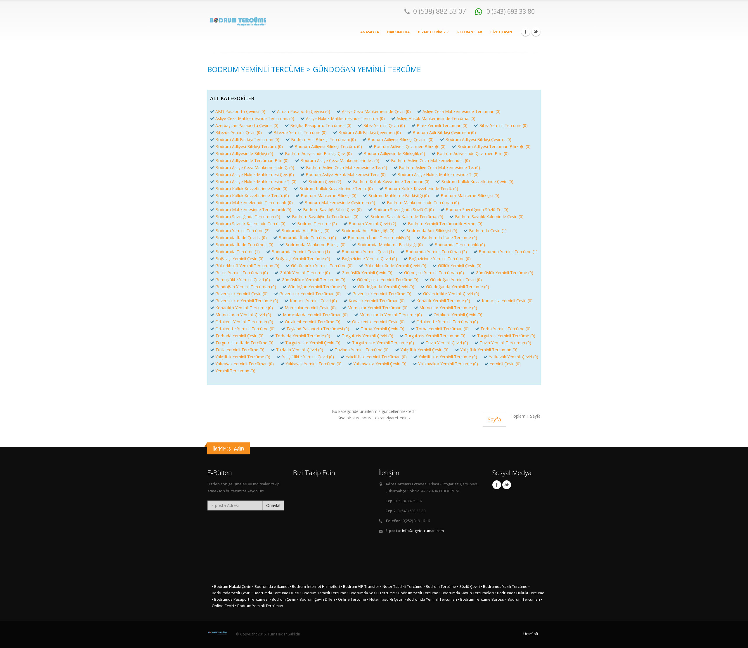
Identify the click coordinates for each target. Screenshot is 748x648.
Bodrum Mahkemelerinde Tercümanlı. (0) (254, 202)
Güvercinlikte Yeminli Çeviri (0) (451, 293)
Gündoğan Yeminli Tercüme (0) (317, 286)
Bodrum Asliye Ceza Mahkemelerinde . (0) (339, 160)
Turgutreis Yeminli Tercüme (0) (506, 335)
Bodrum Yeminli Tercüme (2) (242, 230)
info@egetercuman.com (423, 530)
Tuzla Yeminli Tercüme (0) (239, 349)
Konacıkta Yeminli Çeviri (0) (507, 300)
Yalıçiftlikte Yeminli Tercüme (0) (447, 356)
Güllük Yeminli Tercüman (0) (241, 272)
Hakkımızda (398, 31)
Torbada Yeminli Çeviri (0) (239, 335)
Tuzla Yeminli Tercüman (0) (505, 342)
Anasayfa (369, 31)
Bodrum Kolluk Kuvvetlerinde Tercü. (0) (336, 188)
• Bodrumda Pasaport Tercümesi (240, 599)
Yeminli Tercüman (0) (235, 370)
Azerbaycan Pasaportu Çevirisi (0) (246, 125)
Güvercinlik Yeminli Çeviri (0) (241, 293)
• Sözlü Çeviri (468, 586)
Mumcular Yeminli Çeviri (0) (310, 307)
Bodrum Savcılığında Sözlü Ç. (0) (403, 209)
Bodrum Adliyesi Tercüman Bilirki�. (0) (494, 146)
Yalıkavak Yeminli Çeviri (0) (513, 356)
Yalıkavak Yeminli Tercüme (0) (313, 363)
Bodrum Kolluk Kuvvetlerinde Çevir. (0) (477, 181)
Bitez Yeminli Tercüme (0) (503, 125)
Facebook (525, 31)
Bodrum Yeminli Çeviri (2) (372, 223)
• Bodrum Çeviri (283, 599)
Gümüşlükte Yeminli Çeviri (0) (242, 279)
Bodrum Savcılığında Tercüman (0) (247, 216)
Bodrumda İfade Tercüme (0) (449, 237)
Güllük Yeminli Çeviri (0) (460, 265)
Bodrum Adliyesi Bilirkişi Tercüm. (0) (249, 146)
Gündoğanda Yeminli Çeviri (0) (386, 286)
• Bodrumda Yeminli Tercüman (430, 599)
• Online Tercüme (351, 599)
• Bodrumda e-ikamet (270, 586)
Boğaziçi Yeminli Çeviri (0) (239, 258)
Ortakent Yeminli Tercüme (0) (312, 321)
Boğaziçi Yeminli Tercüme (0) (302, 258)
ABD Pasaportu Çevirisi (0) (240, 111)
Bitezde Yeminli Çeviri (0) (238, 132)
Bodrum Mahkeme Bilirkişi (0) (328, 195)
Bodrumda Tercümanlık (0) (459, 244)
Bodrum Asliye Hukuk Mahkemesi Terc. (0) (346, 174)
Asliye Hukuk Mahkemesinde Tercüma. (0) (345, 118)
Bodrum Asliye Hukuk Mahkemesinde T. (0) (438, 174)
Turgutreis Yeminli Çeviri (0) (367, 335)
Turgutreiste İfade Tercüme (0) (244, 342)
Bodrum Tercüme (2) (317, 223)
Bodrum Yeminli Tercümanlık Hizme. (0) (445, 223)
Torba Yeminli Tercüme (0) (505, 328)
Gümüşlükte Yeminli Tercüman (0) (313, 279)
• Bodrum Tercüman (522, 599)
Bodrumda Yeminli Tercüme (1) (508, 251)
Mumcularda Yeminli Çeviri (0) (243, 314)
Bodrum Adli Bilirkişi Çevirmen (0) (369, 132)
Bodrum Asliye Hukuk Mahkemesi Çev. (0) (254, 174)
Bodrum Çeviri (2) (324, 181)
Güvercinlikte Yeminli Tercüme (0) (246, 300)
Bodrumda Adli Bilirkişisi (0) (431, 230)
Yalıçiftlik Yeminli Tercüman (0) (488, 349)
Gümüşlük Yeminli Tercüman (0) (434, 272)
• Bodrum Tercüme (439, 586)
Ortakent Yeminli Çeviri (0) (458, 314)
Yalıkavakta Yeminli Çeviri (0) (379, 363)
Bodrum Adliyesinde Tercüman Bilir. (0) (252, 160)
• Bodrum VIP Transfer (360, 586)
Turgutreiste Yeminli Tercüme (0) (383, 342)
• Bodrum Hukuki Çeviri (231, 586)
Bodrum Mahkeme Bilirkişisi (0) (470, 195)
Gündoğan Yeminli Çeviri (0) (456, 279)
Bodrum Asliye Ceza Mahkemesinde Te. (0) (346, 167)
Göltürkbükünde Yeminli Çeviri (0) (395, 265)
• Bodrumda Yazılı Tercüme (504, 586)
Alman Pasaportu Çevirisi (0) (303, 111)
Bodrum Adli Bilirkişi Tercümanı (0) (323, 139)
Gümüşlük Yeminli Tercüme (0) (504, 272)
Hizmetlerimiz (432, 31)
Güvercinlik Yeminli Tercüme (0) (381, 293)
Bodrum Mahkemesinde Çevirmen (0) (339, 202)
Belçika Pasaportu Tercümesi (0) (321, 125)
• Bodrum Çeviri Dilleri (316, 599)
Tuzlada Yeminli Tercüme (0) (362, 349)
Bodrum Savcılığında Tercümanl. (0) (325, 216)
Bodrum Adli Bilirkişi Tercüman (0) (247, 139)
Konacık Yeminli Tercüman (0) (377, 300)
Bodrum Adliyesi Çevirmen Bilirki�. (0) (410, 146)
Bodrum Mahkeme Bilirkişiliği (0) (398, 195)
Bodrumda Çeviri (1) (488, 230)
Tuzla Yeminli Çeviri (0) (447, 342)
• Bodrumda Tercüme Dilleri (275, 592)
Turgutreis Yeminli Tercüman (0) (435, 335)
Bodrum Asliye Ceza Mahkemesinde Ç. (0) (254, 167)
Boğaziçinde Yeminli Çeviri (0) (369, 258)
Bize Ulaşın (501, 31)
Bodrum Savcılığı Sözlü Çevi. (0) (332, 209)
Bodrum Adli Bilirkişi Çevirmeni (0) (444, 132)
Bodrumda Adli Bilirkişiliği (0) (367, 230)
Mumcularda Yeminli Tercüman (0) (315, 314)
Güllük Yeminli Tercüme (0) (305, 272)
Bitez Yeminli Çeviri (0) (384, 125)
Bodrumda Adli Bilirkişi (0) (305, 230)
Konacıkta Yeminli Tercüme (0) (244, 307)
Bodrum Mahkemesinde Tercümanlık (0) (253, 209)
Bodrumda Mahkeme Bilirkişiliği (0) (390, 244)
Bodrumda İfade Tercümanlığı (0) (379, 237)
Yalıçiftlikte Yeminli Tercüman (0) (376, 356)
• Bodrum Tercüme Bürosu (481, 599)
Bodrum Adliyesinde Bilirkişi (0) (244, 153)
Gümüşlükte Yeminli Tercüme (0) (387, 279)
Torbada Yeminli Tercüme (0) (302, 335)
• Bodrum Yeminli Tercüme (323, 592)
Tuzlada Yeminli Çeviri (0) (299, 349)
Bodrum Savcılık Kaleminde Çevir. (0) (489, 216)
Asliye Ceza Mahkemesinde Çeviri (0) (376, 111)
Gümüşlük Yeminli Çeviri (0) (367, 272)
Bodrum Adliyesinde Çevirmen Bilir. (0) (473, 153)
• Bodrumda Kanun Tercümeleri (466, 592)
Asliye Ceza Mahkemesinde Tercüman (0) (462, 111)
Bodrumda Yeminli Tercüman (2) (436, 251)
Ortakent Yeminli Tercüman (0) (244, 321)
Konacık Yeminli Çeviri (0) (313, 300)
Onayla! (273, 505)
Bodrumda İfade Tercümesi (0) (244, 244)
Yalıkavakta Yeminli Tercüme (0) (448, 363)
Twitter (535, 31)
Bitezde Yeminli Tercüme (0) (300, 132)
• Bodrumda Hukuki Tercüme (519, 592)
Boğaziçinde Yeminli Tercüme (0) (440, 258)
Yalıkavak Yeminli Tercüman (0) (244, 363)
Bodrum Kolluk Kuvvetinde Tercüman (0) (391, 181)
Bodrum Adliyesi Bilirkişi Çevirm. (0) (401, 139)
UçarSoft (530, 633)
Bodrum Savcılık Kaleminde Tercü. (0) (250, 223)
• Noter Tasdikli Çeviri (385, 599)
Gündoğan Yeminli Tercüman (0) (245, 286)
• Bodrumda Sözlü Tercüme (371, 592)
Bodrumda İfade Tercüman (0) (307, 237)
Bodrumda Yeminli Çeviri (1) (368, 251)
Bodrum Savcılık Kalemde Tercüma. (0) (406, 216)
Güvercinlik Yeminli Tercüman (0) (310, 293)
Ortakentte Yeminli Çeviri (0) (378, 321)
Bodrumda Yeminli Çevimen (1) (300, 251)
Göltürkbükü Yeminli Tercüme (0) (322, 265)
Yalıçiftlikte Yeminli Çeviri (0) (308, 356)
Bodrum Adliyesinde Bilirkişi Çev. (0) (318, 153)
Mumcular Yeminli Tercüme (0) (448, 307)
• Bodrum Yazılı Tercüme (417, 592)
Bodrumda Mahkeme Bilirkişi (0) (315, 244)
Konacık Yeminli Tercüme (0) (443, 300)
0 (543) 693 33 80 (510, 11)
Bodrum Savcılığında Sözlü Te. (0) (477, 209)
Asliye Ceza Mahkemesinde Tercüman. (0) (254, 118)
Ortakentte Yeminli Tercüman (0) (447, 321)
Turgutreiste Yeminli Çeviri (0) (312, 342)
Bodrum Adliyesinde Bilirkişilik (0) (394, 153)
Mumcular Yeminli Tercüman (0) (377, 307)
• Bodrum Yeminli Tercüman (259, 605)
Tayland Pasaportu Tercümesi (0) (317, 328)
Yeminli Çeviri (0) (505, 363)
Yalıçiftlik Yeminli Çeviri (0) (424, 349)
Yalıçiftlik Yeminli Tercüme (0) (242, 356)
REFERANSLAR (469, 31)
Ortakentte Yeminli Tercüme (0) (245, 328)
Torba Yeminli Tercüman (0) (442, 328)
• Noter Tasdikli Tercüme (401, 586)
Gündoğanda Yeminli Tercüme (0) (457, 286)
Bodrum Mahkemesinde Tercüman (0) (423, 202)
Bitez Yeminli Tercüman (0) (442, 125)
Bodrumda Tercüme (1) (237, 251)
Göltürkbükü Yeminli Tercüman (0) (247, 265)
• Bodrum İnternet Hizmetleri (315, 586)
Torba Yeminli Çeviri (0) (382, 328)
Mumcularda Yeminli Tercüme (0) (390, 314)
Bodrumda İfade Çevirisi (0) (241, 237)
